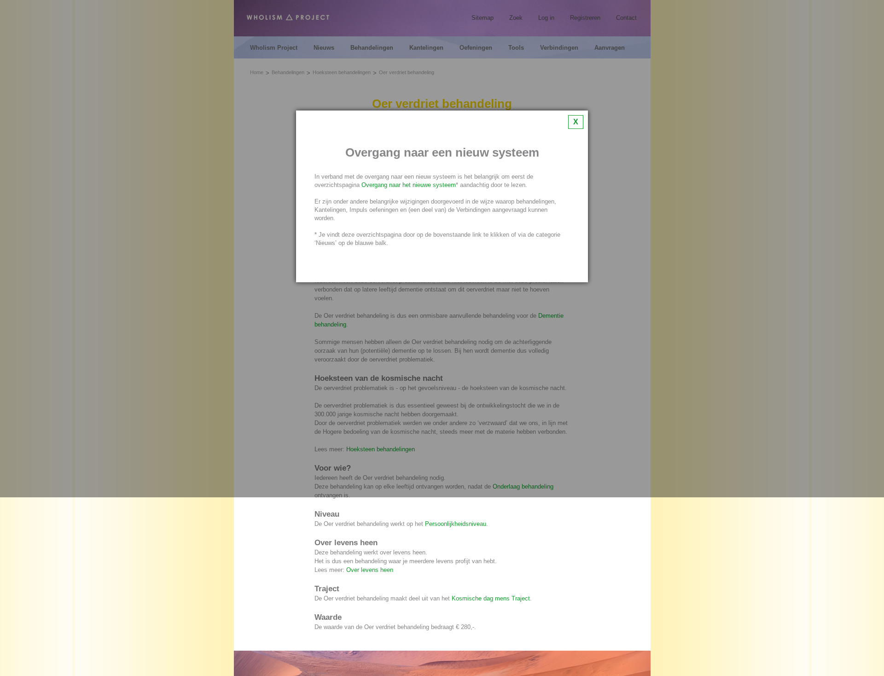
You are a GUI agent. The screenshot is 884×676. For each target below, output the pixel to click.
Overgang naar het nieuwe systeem (408, 184)
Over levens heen (369, 569)
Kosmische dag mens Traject (491, 598)
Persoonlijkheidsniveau (455, 523)
